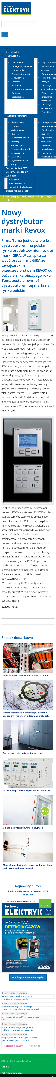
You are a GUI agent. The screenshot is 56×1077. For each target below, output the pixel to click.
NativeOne (28, 873)
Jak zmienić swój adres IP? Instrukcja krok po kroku (20, 1018)
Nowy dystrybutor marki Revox (23, 221)
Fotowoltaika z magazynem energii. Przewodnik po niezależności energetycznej (20, 1008)
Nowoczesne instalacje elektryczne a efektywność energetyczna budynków (17, 1028)
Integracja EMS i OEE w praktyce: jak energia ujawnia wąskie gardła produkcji (20, 1038)
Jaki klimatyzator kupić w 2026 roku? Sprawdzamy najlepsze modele (17, 997)
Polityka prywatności (12, 1072)
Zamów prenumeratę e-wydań (28, 977)
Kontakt (5, 1066)
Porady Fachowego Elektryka (14, 993)
